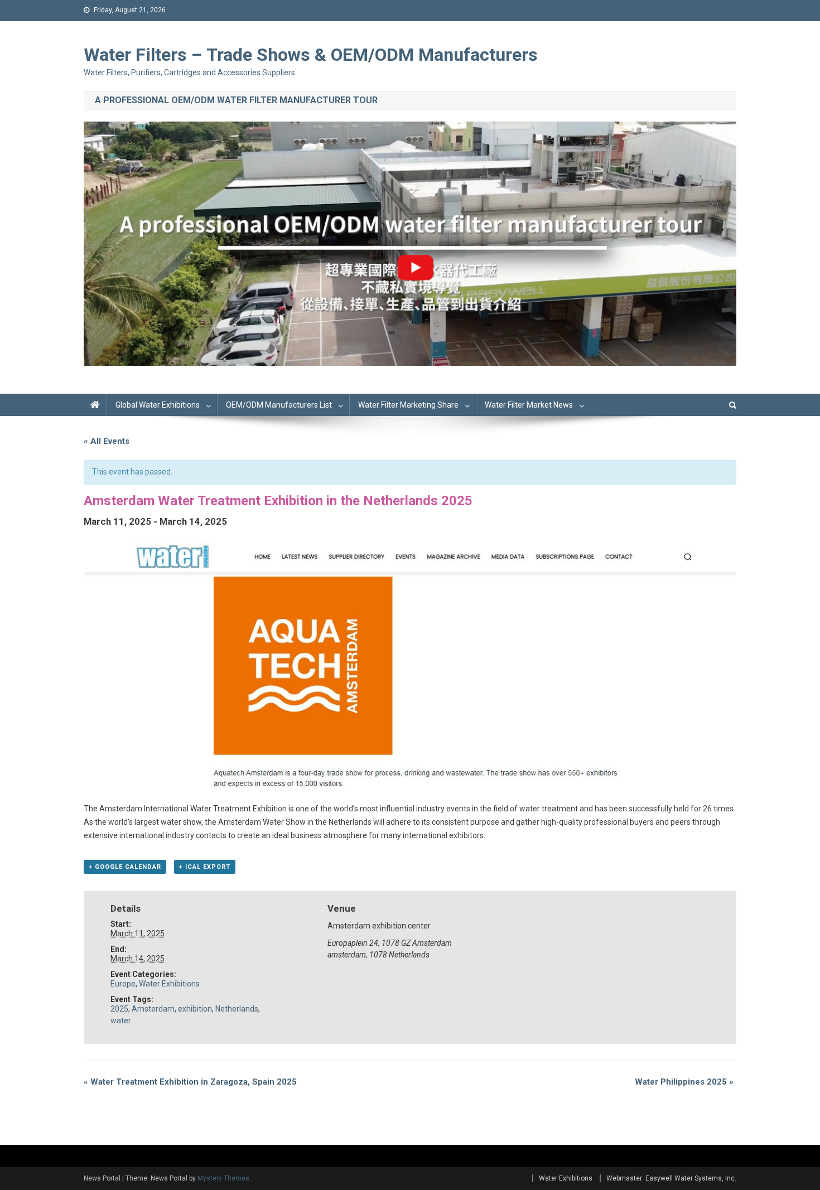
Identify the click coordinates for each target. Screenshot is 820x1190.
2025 (119, 1008)
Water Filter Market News (529, 404)
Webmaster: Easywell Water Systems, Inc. (671, 1178)
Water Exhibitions (169, 983)
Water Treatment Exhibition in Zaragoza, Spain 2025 (190, 1082)
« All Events (106, 441)
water (120, 1020)
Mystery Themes (223, 1178)
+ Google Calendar (125, 866)
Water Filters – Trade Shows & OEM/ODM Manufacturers (311, 54)
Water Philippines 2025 (684, 1082)
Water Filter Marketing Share (408, 404)
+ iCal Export (204, 866)
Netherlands (236, 1008)
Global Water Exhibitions (157, 404)
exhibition (195, 1008)
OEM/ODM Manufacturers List (279, 404)
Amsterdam (153, 1008)
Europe (123, 983)
